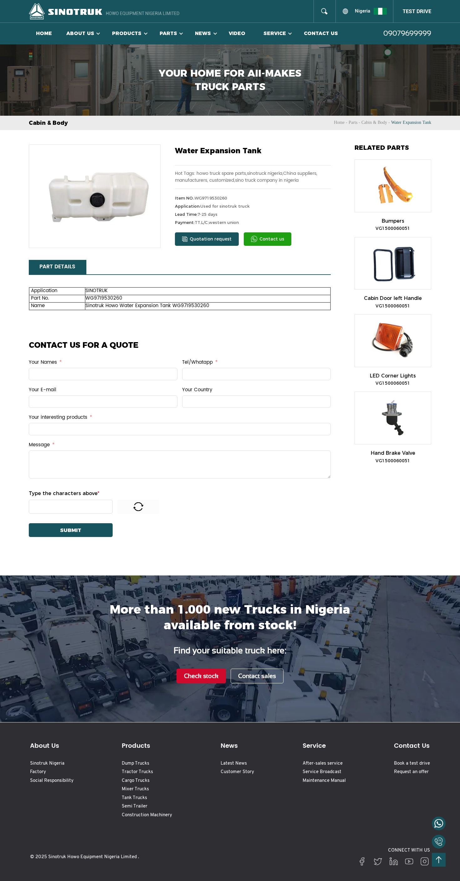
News (203, 33)
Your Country (197, 390)
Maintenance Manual (324, 780)
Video (237, 33)
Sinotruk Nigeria (47, 763)
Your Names (43, 362)
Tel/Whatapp (197, 362)
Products (126, 33)
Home (44, 33)
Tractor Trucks (137, 772)
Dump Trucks (135, 763)
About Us (80, 33)
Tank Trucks (134, 798)
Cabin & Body (374, 122)
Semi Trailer (134, 806)
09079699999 (407, 33)
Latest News (234, 763)
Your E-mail (42, 390)
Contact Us (321, 33)
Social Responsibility (52, 780)
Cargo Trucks (136, 780)
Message (39, 445)
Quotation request (211, 238)
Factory (38, 772)
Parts (168, 33)
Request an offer (411, 772)
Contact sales (257, 675)
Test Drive (417, 11)
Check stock (201, 675)
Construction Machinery (147, 815)
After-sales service (323, 763)
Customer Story (237, 772)
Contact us (271, 238)
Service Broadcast (322, 772)
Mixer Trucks (135, 789)
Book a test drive (412, 763)
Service (274, 33)
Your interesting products (58, 417)
